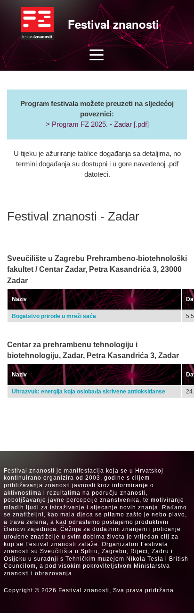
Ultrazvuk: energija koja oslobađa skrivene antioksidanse (88, 391)
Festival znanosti (113, 24)
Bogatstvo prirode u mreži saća (54, 316)
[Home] (37, 23)
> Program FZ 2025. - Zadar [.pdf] (97, 124)
